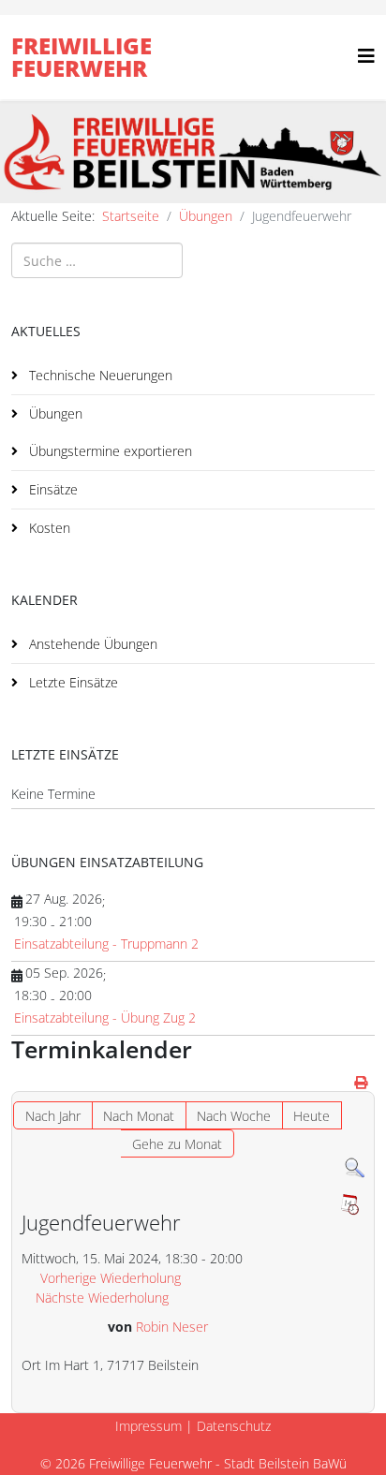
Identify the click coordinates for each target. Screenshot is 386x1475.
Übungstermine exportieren (108, 451)
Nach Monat (138, 1116)
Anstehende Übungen (91, 644)
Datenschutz (234, 1426)
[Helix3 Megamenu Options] (366, 55)
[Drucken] (362, 1082)
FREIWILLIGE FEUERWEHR (81, 56)
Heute (311, 1116)
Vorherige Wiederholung (110, 1278)
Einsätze (51, 489)
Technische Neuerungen (98, 375)
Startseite (130, 216)
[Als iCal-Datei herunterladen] (349, 1204)
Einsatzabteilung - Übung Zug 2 (105, 1017)
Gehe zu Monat (177, 1144)
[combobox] (97, 260)
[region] (193, 152)
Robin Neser (172, 1326)
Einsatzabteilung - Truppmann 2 (106, 943)
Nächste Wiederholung (102, 1297)
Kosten (47, 528)
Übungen (205, 216)
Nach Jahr (53, 1116)
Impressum (148, 1426)
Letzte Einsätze (71, 682)
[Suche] (354, 1168)
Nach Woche (234, 1116)
